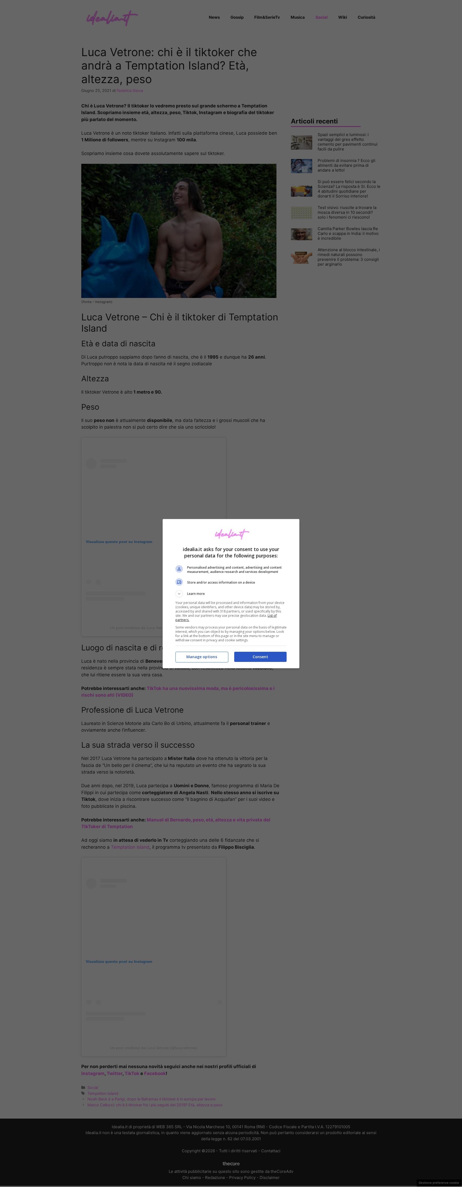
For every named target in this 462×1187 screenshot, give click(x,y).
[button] (231, 594)
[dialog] (231, 593)
